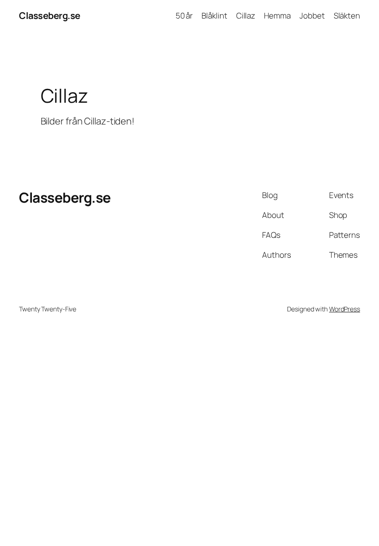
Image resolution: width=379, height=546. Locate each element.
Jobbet (312, 15)
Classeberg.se (49, 15)
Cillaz (245, 15)
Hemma (277, 15)
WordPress (344, 308)
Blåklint (214, 15)
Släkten (347, 15)
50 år (184, 15)
